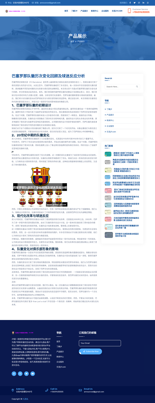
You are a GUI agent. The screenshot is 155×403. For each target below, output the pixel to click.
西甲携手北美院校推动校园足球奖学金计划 (127, 235)
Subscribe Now (92, 351)
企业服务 (105, 11)
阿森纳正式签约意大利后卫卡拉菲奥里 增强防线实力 (126, 170)
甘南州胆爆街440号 (18, 3)
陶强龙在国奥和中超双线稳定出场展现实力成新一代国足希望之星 (125, 162)
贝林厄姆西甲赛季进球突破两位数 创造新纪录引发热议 (126, 219)
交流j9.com (117, 11)
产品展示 (84, 11)
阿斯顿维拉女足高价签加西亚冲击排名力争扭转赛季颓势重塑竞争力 (126, 177)
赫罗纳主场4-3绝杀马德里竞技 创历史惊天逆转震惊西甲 (126, 212)
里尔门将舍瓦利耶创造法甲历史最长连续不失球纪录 (126, 191)
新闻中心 (94, 11)
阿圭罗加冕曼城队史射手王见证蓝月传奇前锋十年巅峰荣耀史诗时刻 (126, 184)
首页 (66, 11)
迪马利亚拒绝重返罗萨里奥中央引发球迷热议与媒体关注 (126, 198)
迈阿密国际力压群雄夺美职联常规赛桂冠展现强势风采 (126, 205)
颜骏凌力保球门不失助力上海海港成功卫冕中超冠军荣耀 (126, 154)
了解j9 (74, 11)
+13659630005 (141, 12)
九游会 (25, 399)
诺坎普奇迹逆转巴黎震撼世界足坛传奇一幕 (127, 227)
